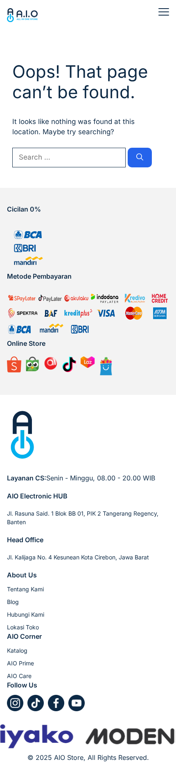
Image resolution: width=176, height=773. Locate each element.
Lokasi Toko (23, 627)
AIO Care (19, 675)
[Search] (140, 157)
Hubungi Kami (25, 614)
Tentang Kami (25, 589)
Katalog (17, 650)
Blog (13, 601)
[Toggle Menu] (163, 12)
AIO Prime (20, 663)
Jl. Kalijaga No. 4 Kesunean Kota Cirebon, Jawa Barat (78, 557)
